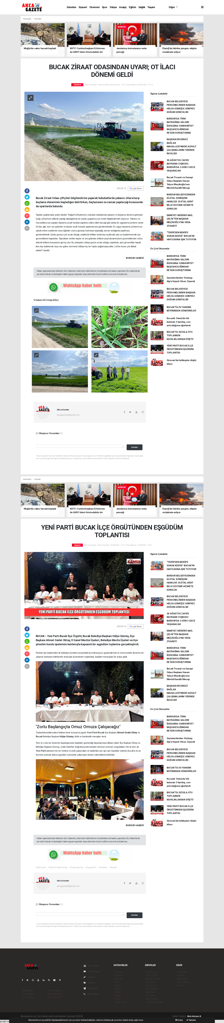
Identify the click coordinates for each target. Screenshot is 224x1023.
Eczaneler (150, 982)
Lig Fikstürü (151, 985)
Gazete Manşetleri (154, 1002)
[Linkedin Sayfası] (45, 980)
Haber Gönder (53, 997)
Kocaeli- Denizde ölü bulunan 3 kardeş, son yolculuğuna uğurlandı (179, 322)
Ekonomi (95, 7)
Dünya (113, 7)
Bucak (101, 732)
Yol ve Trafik (151, 975)
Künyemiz (92, 988)
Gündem (71, 7)
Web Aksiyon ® (194, 1016)
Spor (104, 7)
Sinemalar (150, 992)
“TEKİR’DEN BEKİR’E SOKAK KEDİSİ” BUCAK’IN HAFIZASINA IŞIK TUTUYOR (181, 236)
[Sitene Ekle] (61, 980)
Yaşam (151, 7)
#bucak (113, 867)
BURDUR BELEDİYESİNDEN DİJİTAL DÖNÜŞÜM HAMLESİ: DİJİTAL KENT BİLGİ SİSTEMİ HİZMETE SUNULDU (181, 201)
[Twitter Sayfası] (29, 980)
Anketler (181, 975)
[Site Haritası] (55, 980)
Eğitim (132, 7)
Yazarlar (91, 977)
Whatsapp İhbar (54, 994)
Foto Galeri (93, 966)
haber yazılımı (89, 1016)
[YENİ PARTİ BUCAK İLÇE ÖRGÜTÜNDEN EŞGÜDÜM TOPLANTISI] (84, 585)
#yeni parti (41, 867)
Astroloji (181, 985)
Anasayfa (27, 19)
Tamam (192, 1020)
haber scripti (115, 1016)
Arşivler (91, 982)
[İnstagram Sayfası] (34, 980)
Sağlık (142, 7)
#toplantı (103, 867)
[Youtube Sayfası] (39, 980)
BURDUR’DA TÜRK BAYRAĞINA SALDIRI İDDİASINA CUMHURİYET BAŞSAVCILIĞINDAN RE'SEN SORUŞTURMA (180, 125)
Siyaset (83, 7)
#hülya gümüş (76, 867)
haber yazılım (127, 1016)
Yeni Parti (92, 732)
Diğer (172, 7)
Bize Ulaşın (92, 994)
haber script (139, 1016)
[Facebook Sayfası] (23, 980)
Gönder (134, 447)
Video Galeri (93, 971)
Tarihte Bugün (152, 989)
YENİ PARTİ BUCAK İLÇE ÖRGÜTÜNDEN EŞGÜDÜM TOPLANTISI (180, 349)
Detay (180, 1020)
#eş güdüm (90, 867)
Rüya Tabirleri (183, 982)
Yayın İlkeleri (28, 994)
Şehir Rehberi (152, 999)
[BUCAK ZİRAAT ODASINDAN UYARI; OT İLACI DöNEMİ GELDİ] (60, 327)
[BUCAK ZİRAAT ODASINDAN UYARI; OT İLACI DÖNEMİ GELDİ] (84, 136)
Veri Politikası (28, 997)
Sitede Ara (182, 972)
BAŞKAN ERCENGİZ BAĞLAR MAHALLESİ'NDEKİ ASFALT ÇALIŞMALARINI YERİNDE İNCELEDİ (181, 146)
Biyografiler (182, 979)
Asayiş (122, 7)
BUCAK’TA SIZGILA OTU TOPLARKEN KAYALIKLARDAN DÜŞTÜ (180, 335)
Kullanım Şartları (54, 990)
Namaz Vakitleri (153, 979)
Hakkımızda (27, 990)
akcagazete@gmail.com (68, 415)
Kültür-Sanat (120, 1002)
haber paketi (102, 1016)
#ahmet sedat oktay (58, 867)
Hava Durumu (152, 972)
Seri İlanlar (151, 995)
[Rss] (50, 980)
